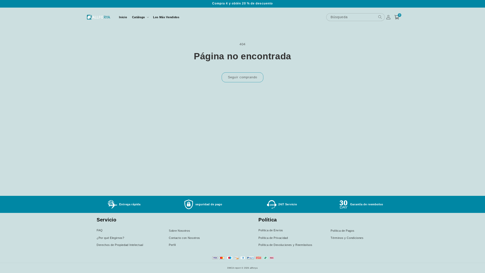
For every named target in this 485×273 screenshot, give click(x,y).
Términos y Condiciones (347, 237)
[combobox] (355, 17)
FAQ (100, 230)
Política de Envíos (270, 230)
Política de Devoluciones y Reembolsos (285, 244)
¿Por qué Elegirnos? (110, 237)
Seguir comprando (242, 77)
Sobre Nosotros (179, 230)
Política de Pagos (342, 230)
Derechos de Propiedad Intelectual (120, 244)
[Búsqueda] (379, 16)
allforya (254, 268)
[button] (140, 17)
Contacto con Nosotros (184, 237)
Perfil (172, 244)
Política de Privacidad (273, 237)
